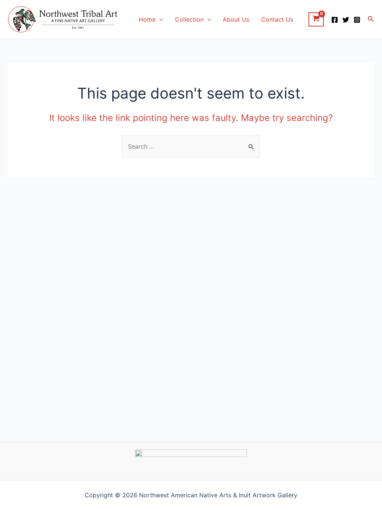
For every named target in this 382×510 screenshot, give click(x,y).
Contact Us (277, 19)
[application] (159, 19)
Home (147, 19)
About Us (236, 19)
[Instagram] (357, 19)
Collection (189, 19)
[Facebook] (334, 19)
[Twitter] (345, 19)
